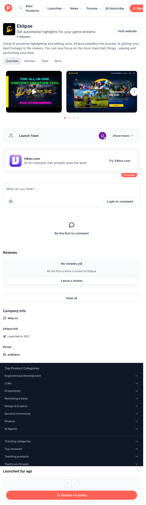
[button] (58, 61)
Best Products (32, 8)
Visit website (127, 31)
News (74, 8)
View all (71, 298)
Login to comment (120, 201)
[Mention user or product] (10, 201)
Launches (55, 8)
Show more (121, 136)
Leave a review (71, 281)
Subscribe (116, 8)
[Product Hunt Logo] (8, 8)
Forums (92, 8)
